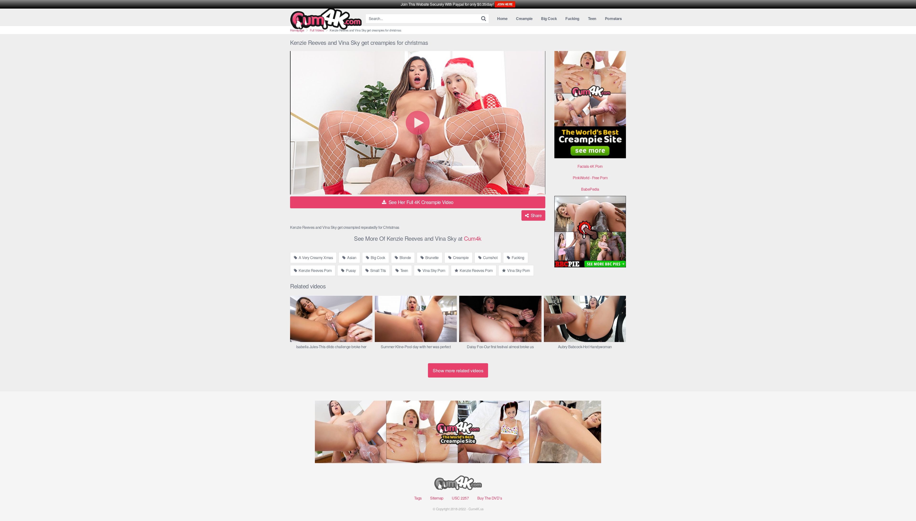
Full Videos (317, 30)
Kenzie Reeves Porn (315, 270)
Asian (351, 257)
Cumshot (489, 257)
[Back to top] (903, 505)
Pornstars (613, 18)
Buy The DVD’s (489, 498)
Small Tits (377, 270)
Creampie (524, 18)
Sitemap (436, 498)
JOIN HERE (505, 4)
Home (502, 18)
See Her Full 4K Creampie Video (420, 202)
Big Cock (549, 18)
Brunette (431, 257)
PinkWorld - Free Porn (590, 177)
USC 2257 (460, 498)
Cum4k (472, 238)
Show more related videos (458, 370)
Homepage (297, 30)
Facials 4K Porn (590, 166)
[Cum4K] (326, 19)
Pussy (350, 270)
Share (535, 215)
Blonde (405, 257)
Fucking (572, 18)
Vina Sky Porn (433, 270)
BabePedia (590, 189)
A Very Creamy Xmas (315, 257)
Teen (592, 18)
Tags (418, 498)
